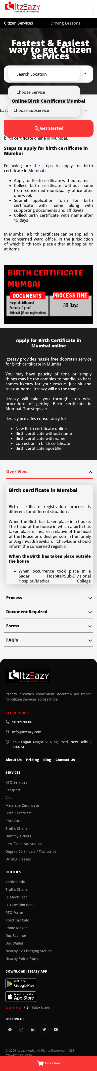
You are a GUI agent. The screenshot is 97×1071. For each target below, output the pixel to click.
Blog (47, 760)
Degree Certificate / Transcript (30, 851)
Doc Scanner (15, 935)
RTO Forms (14, 912)
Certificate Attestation (23, 844)
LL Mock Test (16, 897)
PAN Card (13, 821)
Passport (12, 790)
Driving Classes (18, 859)
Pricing (32, 760)
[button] (48, 74)
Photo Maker (16, 928)
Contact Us (65, 760)
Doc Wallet (14, 943)
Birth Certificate (18, 813)
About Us (13, 760)
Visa (8, 798)
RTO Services (16, 782)
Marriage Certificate (22, 805)
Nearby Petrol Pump (22, 958)
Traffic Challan (17, 828)
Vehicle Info (15, 882)
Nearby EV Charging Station (28, 951)
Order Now (52, 1063)
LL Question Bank (20, 905)
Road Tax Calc (17, 920)
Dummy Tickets (18, 836)
